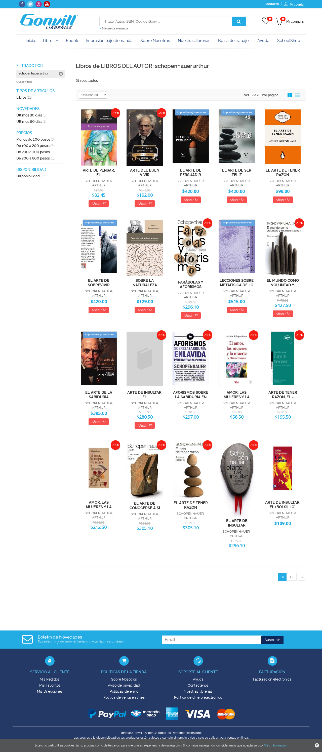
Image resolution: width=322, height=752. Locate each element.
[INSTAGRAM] (38, 4)
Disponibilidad (30, 176)
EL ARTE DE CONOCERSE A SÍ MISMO (145, 505)
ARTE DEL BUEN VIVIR (144, 172)
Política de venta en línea (124, 697)
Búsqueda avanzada (114, 28)
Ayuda (198, 679)
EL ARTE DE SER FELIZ (236, 172)
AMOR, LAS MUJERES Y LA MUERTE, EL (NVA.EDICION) (99, 504)
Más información (276, 745)
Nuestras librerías (198, 691)
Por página (270, 95)
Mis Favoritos (49, 685)
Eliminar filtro (61, 74)
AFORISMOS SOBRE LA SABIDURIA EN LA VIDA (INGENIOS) (190, 394)
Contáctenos (198, 685)
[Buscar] (239, 21)
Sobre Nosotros (124, 679)
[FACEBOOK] (22, 4)
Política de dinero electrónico (198, 697)
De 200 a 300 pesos (35, 152)
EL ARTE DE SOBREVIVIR (99, 282)
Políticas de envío (124, 691)
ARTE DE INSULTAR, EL (144, 394)
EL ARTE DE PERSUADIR (190, 172)
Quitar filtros (24, 82)
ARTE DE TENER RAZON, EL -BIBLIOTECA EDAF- (283, 394)
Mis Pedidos (50, 679)
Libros (49, 40)
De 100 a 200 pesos (35, 146)
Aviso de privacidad (124, 685)
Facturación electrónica (272, 679)
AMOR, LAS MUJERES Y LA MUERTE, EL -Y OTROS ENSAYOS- (237, 394)
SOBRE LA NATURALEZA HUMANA (145, 282)
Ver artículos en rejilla (290, 95)
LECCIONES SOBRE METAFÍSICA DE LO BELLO (237, 282)
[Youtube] (47, 4)
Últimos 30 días (31, 115)
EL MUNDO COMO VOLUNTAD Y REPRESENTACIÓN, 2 (282, 282)
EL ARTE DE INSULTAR (236, 523)
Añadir (97, 204)
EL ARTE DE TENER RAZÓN (283, 172)
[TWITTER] (30, 4)
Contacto (272, 4)
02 (292, 577)
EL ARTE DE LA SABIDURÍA (98, 394)
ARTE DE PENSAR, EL (99, 172)
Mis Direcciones (50, 691)
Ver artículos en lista (297, 95)
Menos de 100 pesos (35, 139)
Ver (246, 95)
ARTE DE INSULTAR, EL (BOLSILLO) (282, 504)
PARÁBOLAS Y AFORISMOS (190, 284)
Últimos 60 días (31, 122)
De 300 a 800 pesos (35, 158)
